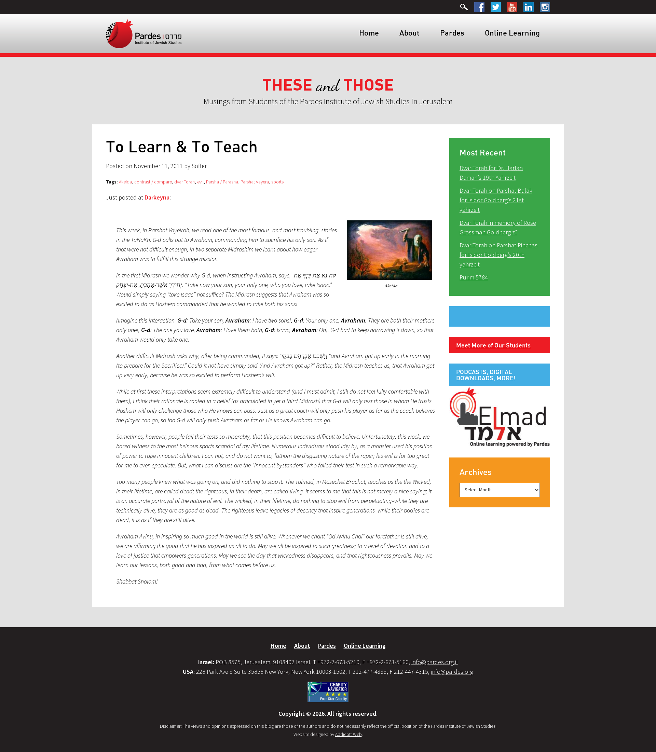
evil (200, 182)
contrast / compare (153, 182)
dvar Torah (184, 182)
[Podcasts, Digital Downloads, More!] (499, 416)
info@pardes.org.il (434, 662)
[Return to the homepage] (143, 33)
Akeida (125, 182)
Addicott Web (348, 734)
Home (369, 32)
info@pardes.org (452, 671)
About (409, 32)
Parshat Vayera (255, 182)
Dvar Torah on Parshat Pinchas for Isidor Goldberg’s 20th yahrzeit (498, 254)
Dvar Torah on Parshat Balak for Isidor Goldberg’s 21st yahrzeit (496, 200)
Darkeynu (157, 197)
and (328, 85)
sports (277, 182)
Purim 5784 (474, 277)
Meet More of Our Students (493, 345)
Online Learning (512, 32)
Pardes (452, 32)
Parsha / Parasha (222, 182)
